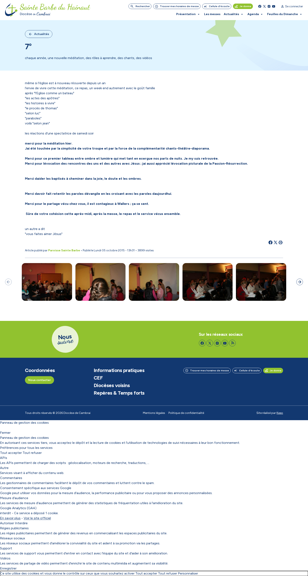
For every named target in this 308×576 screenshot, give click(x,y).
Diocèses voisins (112, 385)
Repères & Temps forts (119, 392)
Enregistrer (8, 568)
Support (6, 548)
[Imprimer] (280, 242)
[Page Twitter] (264, 6)
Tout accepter (11, 453)
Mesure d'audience (14, 498)
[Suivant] (299, 282)
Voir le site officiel (37, 518)
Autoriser (7, 523)
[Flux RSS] (232, 343)
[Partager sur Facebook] (270, 242)
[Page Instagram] (269, 6)
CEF (98, 377)
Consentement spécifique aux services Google (35, 488)
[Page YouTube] (274, 6)
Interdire (21, 523)
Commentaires (11, 478)
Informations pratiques (119, 370)
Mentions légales (154, 413)
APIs (3, 458)
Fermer (5, 433)
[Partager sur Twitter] (275, 242)
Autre (4, 468)
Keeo (280, 413)
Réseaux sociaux (12, 538)
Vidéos (5, 558)
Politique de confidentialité (186, 413)
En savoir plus (10, 518)
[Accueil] (11, 10)
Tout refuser (32, 453)
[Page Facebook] (260, 6)
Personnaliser (188, 573)
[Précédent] (8, 282)
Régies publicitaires (14, 528)
